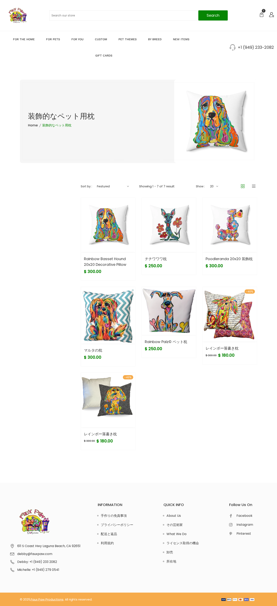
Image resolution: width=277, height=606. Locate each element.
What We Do (176, 534)
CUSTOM (101, 39)
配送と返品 (109, 534)
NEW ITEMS (181, 39)
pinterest (243, 533)
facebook (244, 515)
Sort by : (86, 186)
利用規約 (107, 543)
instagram (244, 524)
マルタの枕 (93, 350)
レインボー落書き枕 (222, 348)
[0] (261, 15)
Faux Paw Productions (47, 599)
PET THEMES (127, 39)
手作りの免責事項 (114, 515)
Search (213, 15)
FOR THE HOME (24, 39)
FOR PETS (53, 39)
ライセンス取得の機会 (182, 543)
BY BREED (155, 39)
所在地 (171, 561)
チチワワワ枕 (156, 258)
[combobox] (138, 15)
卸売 (169, 552)
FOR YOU (77, 39)
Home (33, 125)
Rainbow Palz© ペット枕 (166, 341)
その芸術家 (174, 524)
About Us (173, 515)
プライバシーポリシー (117, 524)
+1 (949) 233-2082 (256, 47)
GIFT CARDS (103, 55)
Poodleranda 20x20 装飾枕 (229, 258)
